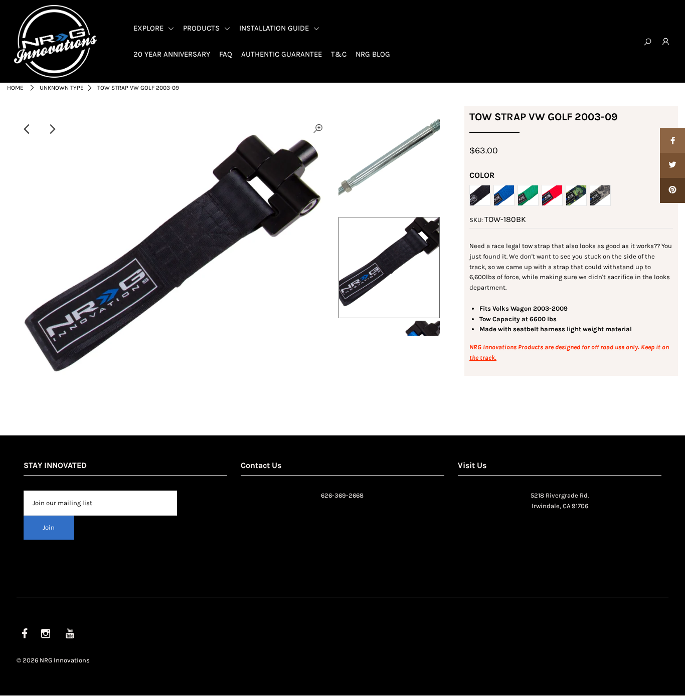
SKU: (476, 219)
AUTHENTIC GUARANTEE (281, 54)
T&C (339, 54)
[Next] (52, 129)
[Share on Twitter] (672, 165)
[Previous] (28, 129)
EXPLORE (149, 28)
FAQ (225, 54)
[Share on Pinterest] (672, 190)
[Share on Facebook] (672, 140)
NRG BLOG (373, 54)
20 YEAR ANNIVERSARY (171, 54)
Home (15, 87)
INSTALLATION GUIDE (275, 28)
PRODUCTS (202, 28)
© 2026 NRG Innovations (53, 660)
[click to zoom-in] (318, 129)
